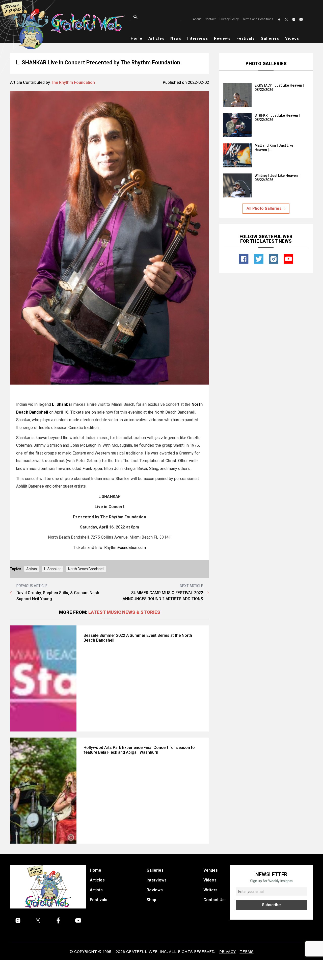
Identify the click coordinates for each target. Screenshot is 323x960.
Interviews (197, 38)
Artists (31, 569)
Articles (156, 38)
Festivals (245, 38)
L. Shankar (52, 569)
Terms (247, 951)
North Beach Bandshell (86, 569)
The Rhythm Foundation (73, 82)
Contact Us (214, 899)
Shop (151, 899)
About (197, 19)
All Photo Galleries (264, 208)
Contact (210, 19)
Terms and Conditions (258, 19)
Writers (210, 890)
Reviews (222, 38)
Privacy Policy (229, 19)
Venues (210, 870)
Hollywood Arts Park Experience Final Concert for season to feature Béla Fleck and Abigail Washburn (139, 750)
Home (136, 38)
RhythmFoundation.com (125, 547)
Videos (292, 38)
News (175, 38)
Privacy (227, 951)
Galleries (270, 38)
